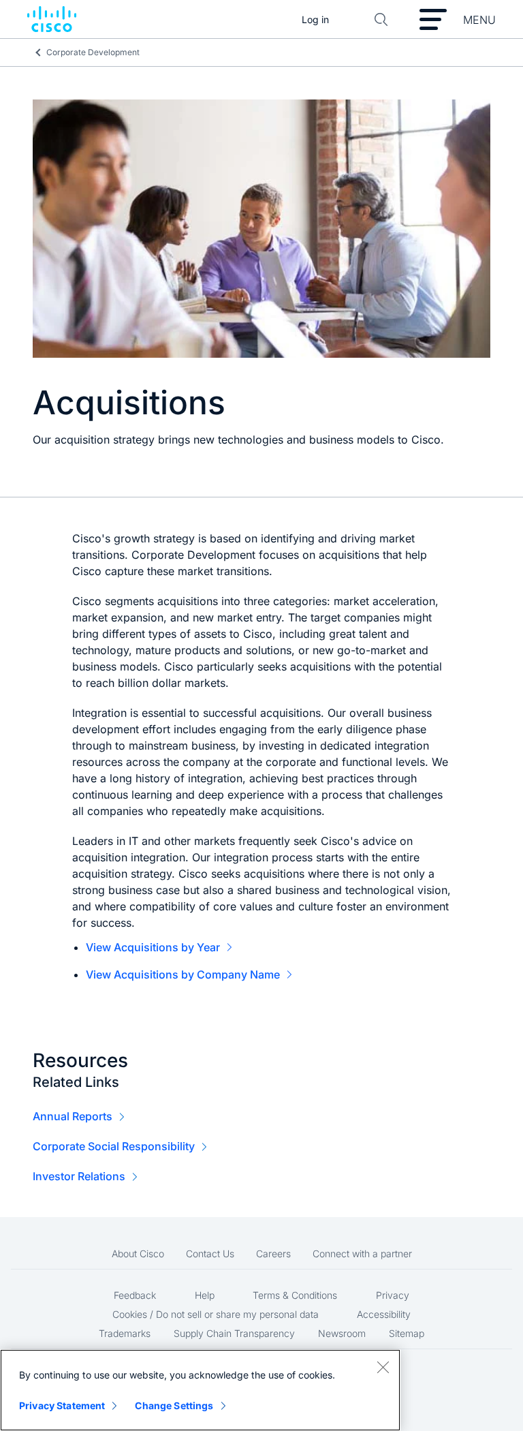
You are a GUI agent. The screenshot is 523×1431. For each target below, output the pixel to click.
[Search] (381, 20)
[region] (200, 1390)
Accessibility (384, 1314)
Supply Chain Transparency (234, 1333)
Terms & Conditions (295, 1295)
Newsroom (342, 1333)
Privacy (392, 1295)
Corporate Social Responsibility (114, 1146)
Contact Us (210, 1253)
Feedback (135, 1295)
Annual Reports (72, 1116)
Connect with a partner (362, 1253)
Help (205, 1295)
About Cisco (138, 1253)
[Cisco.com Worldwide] (51, 19)
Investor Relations (79, 1176)
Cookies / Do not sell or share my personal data (215, 1314)
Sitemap (406, 1333)
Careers (273, 1253)
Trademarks (124, 1333)
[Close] (383, 1367)
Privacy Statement (62, 1405)
